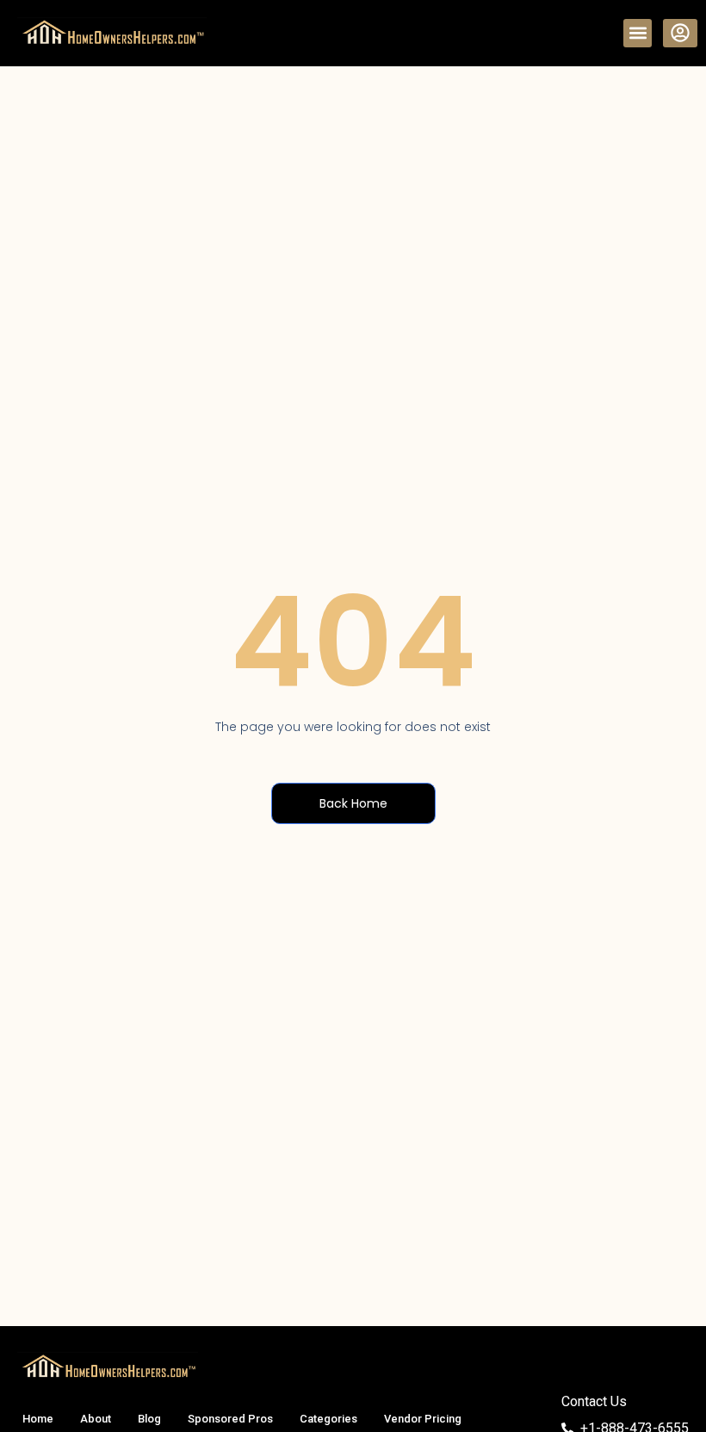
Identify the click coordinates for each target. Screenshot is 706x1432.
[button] (637, 33)
